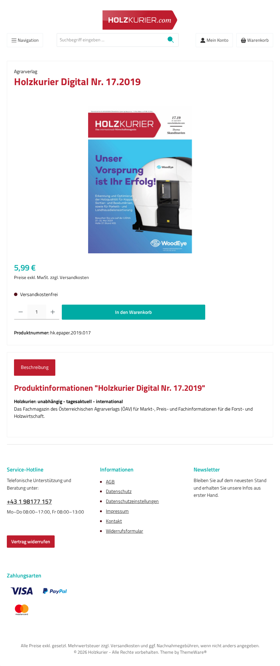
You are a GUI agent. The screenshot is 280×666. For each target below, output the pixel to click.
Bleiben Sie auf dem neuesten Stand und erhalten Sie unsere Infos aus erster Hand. (230, 488)
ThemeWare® (193, 652)
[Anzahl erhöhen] (52, 312)
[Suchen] (171, 40)
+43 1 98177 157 (29, 501)
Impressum (117, 511)
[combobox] (110, 40)
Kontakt (114, 521)
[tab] (34, 367)
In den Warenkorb (133, 312)
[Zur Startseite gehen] (140, 20)
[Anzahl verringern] (20, 312)
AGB (110, 481)
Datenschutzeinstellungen (132, 501)
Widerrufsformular (124, 531)
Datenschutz (118, 491)
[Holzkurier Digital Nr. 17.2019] (140, 179)
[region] (140, 179)
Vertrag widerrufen (30, 541)
